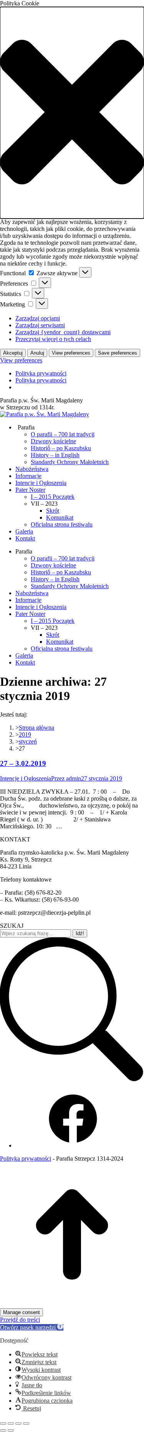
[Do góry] (72, 1304)
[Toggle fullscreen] (18, 1423)
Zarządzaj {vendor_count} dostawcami (63, 332)
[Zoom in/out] (26, 1423)
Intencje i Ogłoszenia (25, 778)
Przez (66, 778)
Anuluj (37, 353)
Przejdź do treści (20, 1319)
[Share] (11, 1423)
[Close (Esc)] (3, 1423)
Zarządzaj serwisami (40, 325)
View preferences (71, 353)
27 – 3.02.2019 (23, 763)
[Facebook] (73, 1145)
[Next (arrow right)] (11, 1430)
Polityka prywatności (40, 373)
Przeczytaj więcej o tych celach (53, 339)
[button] (72, 113)
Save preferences (117, 353)
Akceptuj (13, 353)
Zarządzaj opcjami (37, 318)
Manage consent (21, 1312)
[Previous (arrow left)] (3, 1430)
